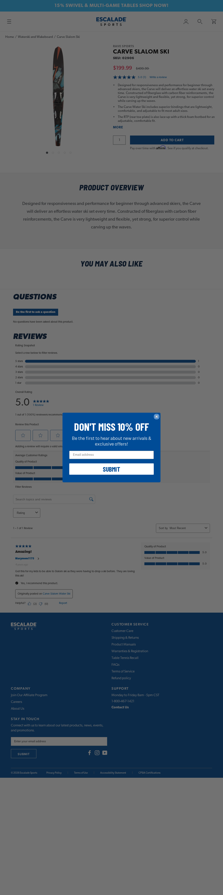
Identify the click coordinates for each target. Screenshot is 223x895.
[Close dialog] (156, 416)
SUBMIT (111, 469)
